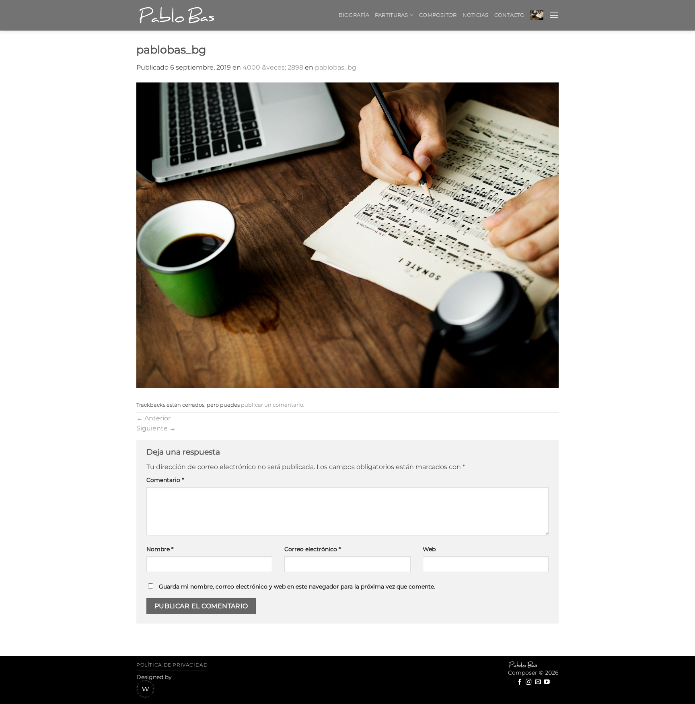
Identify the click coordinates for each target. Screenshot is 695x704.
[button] (537, 15)
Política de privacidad (172, 665)
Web (429, 549)
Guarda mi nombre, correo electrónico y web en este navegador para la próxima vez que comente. (297, 586)
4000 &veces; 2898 (273, 67)
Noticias (476, 15)
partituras (391, 15)
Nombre (159, 549)
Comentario (165, 480)
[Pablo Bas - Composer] (176, 15)
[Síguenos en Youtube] (547, 682)
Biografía (354, 15)
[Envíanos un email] (538, 682)
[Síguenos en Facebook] (520, 682)
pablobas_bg (335, 67)
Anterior (153, 418)
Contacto (509, 15)
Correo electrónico (312, 549)
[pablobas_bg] (347, 235)
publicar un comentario (272, 405)
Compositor (438, 15)
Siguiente (156, 428)
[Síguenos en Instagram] (529, 682)
